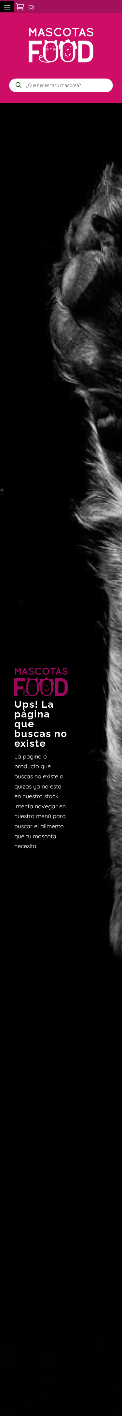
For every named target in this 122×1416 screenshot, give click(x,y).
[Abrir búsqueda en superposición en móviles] (61, 85)
